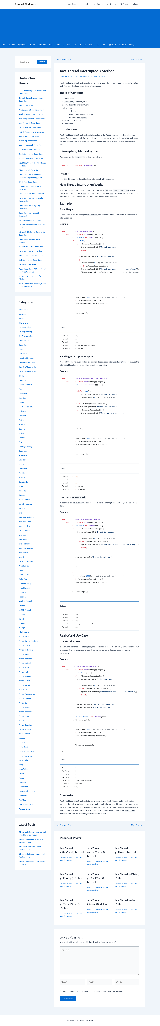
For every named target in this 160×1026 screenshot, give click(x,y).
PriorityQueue (24, 632)
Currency (22, 380)
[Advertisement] (80, 25)
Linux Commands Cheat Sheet (30, 150)
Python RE (23, 703)
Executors (22, 403)
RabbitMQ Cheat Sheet (28, 141)
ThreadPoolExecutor (27, 791)
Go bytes (22, 411)
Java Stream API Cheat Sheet (30, 128)
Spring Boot (22, 44)
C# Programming (25, 332)
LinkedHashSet (24, 588)
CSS (103, 44)
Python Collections (26, 650)
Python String (24, 716)
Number (22, 615)
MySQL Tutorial (25, 610)
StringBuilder (24, 769)
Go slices (22, 460)
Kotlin (58, 44)
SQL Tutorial (23, 760)
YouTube (110, 4)
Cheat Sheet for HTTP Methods (31, 251)
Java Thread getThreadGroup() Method (70, 904)
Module (22, 606)
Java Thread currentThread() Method (96, 852)
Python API (42, 44)
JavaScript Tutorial (26, 562)
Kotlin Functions (25, 575)
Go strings (22, 473)
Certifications (24, 341)
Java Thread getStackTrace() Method (95, 878)
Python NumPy (24, 681)
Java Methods (24, 544)
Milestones (23, 597)
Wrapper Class (24, 809)
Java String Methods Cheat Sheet (32, 119)
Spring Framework (26, 756)
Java (3, 44)
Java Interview (24, 526)
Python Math (24, 672)
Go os (21, 442)
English (87, 4)
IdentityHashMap (25, 504)
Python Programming (27, 694)
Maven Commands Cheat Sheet (31, 145)
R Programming (25, 730)
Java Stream (23, 553)
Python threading (25, 725)
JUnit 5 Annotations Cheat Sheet (31, 110)
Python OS (23, 690)
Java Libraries (73, 4)
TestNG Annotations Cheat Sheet (31, 132)
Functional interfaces (27, 407)
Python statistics (25, 712)
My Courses (124, 4)
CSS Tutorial (23, 376)
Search (42, 62)
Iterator (22, 509)
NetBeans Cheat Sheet (27, 265)
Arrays (21, 319)
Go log (21, 433)
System (21, 774)
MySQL (132, 44)
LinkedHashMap (25, 584)
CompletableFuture (26, 358)
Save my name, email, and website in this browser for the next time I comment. (94, 991)
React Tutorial (24, 734)
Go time (22, 478)
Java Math (23, 539)
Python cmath (24, 646)
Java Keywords (24, 531)
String (21, 765)
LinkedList (22, 592)
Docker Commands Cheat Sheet (31, 159)
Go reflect (23, 451)
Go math (22, 438)
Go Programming (25, 447)
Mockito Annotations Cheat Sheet (32, 114)
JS (98, 44)
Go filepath (23, 416)
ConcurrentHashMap (27, 363)
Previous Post (64, 59)
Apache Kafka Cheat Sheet (29, 136)
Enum (21, 389)
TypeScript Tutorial (26, 805)
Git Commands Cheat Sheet (29, 170)
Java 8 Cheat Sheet (26, 106)
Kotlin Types (23, 579)
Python (32, 44)
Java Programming (26, 548)
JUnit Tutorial (24, 566)
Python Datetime (25, 654)
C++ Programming (26, 336)
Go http (21, 425)
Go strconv (23, 469)
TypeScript (112, 44)
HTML (91, 44)
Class (21, 350)
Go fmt (21, 420)
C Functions (23, 323)
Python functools (25, 659)
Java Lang (22, 535)
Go (80, 44)
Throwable (23, 796)
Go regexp (23, 456)
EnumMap (23, 394)
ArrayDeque (23, 310)
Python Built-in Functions (28, 641)
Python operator (25, 685)
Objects (22, 623)
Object (21, 619)
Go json (22, 429)
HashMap (22, 491)
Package (22, 628)
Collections (23, 354)
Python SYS (23, 721)
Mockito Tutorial (25, 601)
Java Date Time (25, 522)
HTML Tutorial (24, 500)
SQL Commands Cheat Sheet (30, 220)
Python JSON (24, 668)
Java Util (22, 557)
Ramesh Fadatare (25, 4)
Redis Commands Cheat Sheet (30, 260)
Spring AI (22, 743)
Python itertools (25, 663)
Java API (11, 44)
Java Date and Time (26, 517)
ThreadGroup (24, 783)
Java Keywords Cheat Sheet (29, 123)
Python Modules (25, 676)
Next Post (136, 59)
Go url (21, 486)
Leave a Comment (67, 76)
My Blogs (97, 4)
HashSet (22, 495)
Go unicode (23, 482)
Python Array (24, 637)
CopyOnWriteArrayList (27, 367)
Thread (21, 778)
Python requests (25, 707)
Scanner (22, 738)
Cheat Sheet (23, 345)
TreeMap (22, 800)
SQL (50, 44)
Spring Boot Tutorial (26, 752)
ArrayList (22, 314)
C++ (68, 44)
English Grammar (25, 385)
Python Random (25, 699)
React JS (122, 44)
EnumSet (22, 398)
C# (75, 44)
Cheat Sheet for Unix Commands (31, 194)
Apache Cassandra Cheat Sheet (31, 256)
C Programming (25, 327)
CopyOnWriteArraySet (27, 372)
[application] (79, 4)
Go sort (21, 464)
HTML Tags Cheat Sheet (28, 182)
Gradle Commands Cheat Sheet (31, 154)
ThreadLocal (23, 787)
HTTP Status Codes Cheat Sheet (31, 247)
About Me (137, 4)
